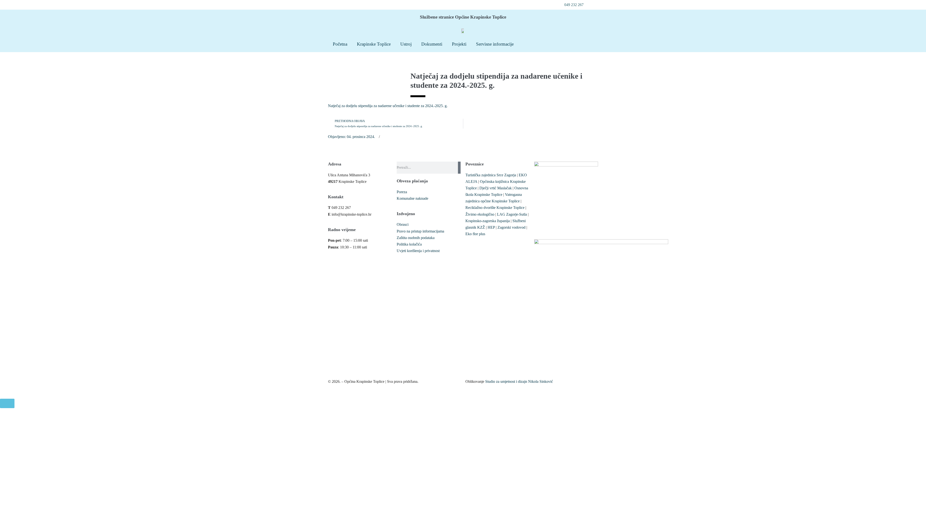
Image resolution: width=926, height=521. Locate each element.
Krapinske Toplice (374, 44)
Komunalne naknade (412, 198)
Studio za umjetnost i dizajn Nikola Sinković (519, 381)
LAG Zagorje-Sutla (512, 214)
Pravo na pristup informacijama (420, 231)
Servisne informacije (495, 44)
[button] (571, 5)
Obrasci (403, 224)
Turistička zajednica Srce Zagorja (490, 175)
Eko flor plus (475, 234)
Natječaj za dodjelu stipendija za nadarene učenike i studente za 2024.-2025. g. (388, 106)
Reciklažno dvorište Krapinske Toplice (494, 208)
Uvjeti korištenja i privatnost (418, 251)
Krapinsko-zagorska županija (487, 221)
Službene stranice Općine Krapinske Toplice (463, 17)
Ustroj (406, 44)
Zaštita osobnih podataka (416, 238)
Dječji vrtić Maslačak (495, 188)
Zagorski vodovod (511, 227)
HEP (491, 227)
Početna (340, 44)
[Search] (459, 168)
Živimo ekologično (479, 214)
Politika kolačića (409, 244)
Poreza (402, 192)
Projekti (459, 44)
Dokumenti (431, 44)
